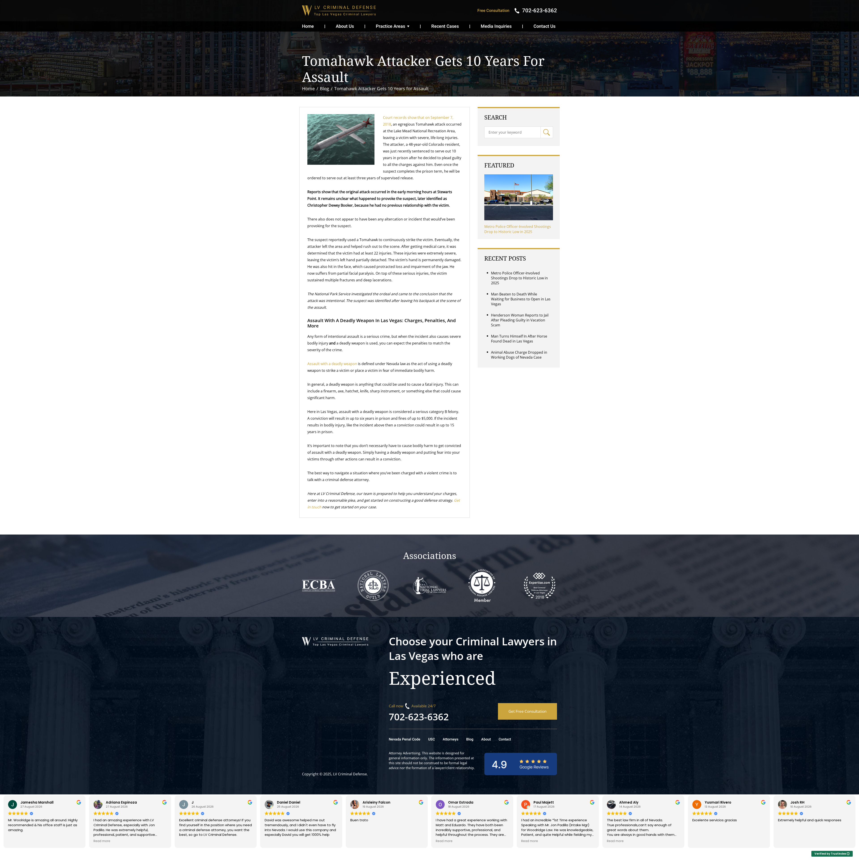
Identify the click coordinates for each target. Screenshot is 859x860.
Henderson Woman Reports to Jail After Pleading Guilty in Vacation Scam (520, 320)
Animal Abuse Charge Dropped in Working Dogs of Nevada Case (519, 355)
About (486, 739)
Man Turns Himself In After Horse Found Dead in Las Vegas (519, 339)
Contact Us (544, 26)
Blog (469, 739)
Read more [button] (102, 841)
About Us (345, 26)
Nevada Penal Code (404, 739)
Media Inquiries (496, 26)
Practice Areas (390, 26)
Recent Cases (445, 26)
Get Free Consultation (527, 711)
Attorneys (450, 739)
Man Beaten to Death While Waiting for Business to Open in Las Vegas (521, 299)
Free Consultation (493, 11)
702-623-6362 (419, 716)
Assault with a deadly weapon (332, 363)
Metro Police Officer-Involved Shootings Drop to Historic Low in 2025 (517, 229)
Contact (505, 739)
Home (308, 26)
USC (431, 739)
